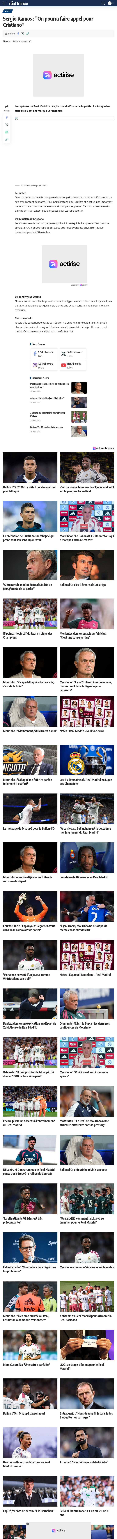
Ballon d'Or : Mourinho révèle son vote (46, 427)
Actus (7, 11)
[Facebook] (44, 353)
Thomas (6, 41)
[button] (5, 3)
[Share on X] (23, 33)
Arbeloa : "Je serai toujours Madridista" (47, 398)
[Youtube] (73, 365)
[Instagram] (44, 365)
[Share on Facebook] (18, 33)
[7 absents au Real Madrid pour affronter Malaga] (79, 417)
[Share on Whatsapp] (6, 132)
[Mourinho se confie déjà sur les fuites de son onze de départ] (79, 388)
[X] (73, 353)
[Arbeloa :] (79, 402)
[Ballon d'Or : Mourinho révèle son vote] (79, 431)
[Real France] (20, 3)
